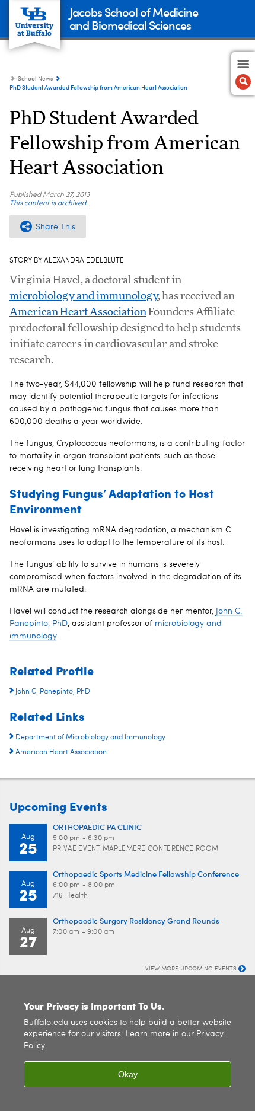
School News (35, 79)
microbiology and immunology (83, 296)
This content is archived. (48, 203)
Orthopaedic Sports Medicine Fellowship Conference (146, 874)
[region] (127, 1043)
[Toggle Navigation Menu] (243, 73)
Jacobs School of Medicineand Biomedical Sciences (133, 18)
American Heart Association (77, 312)
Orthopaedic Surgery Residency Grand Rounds (136, 920)
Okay (128, 1074)
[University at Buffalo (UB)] (34, 18)
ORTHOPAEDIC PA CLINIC (97, 827)
